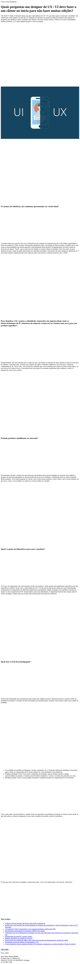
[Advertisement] (40, 37)
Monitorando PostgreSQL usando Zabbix (18, 936)
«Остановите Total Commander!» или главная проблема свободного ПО (30, 929)
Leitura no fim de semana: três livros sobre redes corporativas (25, 923)
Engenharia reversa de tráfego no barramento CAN (22, 942)
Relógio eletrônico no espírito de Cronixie (18, 938)
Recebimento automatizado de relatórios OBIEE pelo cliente (25, 931)
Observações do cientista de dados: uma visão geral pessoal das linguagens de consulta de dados (36, 940)
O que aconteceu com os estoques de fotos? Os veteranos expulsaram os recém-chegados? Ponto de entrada (40, 944)
